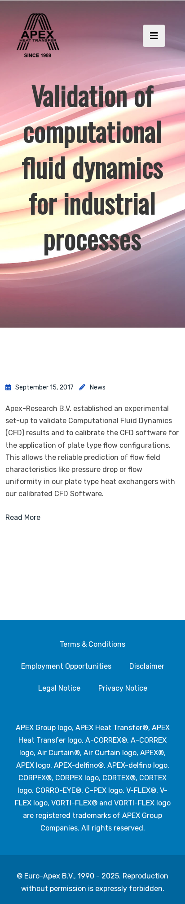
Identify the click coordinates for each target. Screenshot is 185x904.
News (98, 387)
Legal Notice (59, 688)
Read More (22, 517)
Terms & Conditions (92, 644)
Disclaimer (146, 666)
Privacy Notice (122, 688)
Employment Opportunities (66, 666)
